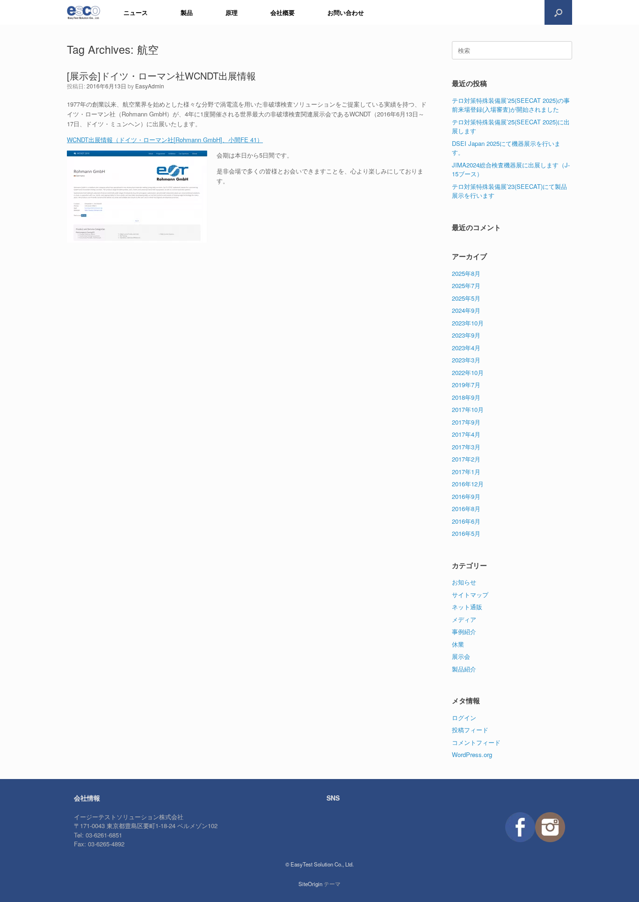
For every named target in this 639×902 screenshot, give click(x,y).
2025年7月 (466, 285)
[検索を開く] (558, 12)
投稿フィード (470, 729)
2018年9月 (466, 397)
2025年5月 (466, 298)
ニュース (135, 12)
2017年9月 (466, 422)
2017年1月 (466, 471)
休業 (458, 644)
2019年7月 (466, 384)
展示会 (461, 656)
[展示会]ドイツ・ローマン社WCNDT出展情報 (161, 75)
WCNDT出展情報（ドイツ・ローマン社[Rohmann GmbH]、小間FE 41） (165, 139)
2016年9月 (466, 496)
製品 (187, 12)
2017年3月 (466, 446)
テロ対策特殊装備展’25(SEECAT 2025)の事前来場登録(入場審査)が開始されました (511, 105)
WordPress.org (472, 754)
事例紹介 (464, 631)
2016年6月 (466, 521)
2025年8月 (466, 273)
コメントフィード (476, 742)
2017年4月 (466, 434)
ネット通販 (467, 606)
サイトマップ (470, 594)
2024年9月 (466, 310)
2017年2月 (466, 459)
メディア (464, 619)
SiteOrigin (310, 884)
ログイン (464, 717)
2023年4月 (466, 347)
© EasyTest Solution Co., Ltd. (319, 864)
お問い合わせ (345, 12)
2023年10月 (468, 322)
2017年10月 (468, 409)
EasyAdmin (149, 86)
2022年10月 (468, 372)
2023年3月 (466, 359)
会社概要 (282, 12)
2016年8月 (466, 508)
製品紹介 (464, 668)
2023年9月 (466, 335)
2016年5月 (466, 533)
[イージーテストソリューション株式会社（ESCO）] (83, 12)
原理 (231, 12)
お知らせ (464, 581)
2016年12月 (468, 483)
